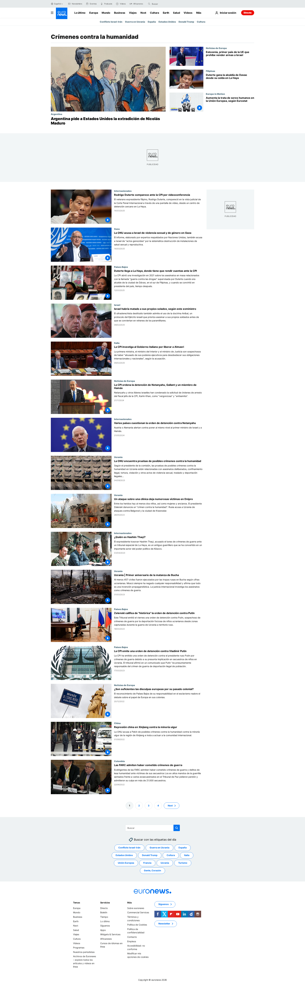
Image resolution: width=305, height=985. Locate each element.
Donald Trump (186, 21)
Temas (76, 902)
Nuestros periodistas (84, 951)
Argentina (56, 114)
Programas (78, 947)
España (152, 21)
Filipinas (210, 71)
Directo (248, 12)
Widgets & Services (110, 934)
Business (119, 12)
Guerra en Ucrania (135, 21)
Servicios (105, 902)
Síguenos (105, 925)
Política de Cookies (137, 924)
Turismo (182, 862)
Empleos (131, 941)
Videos (188, 12)
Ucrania (118, 457)
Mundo (106, 12)
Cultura (154, 12)
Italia (116, 343)
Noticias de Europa (216, 48)
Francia (147, 862)
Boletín (103, 912)
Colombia (119, 761)
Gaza (117, 229)
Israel (117, 305)
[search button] (149, 3)
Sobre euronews (135, 908)
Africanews (106, 938)
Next (143, 12)
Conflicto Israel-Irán (111, 21)
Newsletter (164, 923)
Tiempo (104, 917)
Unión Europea (126, 862)
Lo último (79, 12)
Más (129, 902)
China (117, 723)
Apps (103, 930)
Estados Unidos (167, 21)
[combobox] (165, 3)
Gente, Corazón (152, 870)
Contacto (132, 937)
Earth (166, 12)
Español (57, 4)
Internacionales (123, 191)
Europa (93, 12)
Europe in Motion (215, 94)
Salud (176, 12)
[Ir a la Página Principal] (61, 13)
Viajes (133, 12)
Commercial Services (138, 912)
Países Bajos (121, 267)
